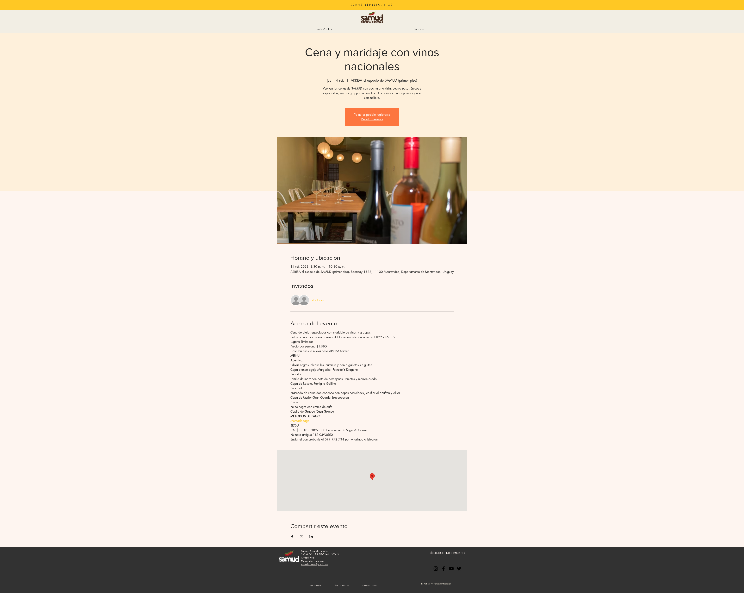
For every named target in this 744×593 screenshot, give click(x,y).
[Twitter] (459, 568)
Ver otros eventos (372, 119)
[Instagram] (436, 568)
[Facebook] (443, 568)
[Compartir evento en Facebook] (292, 536)
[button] (342, 585)
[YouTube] (451, 568)
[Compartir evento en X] (302, 536)
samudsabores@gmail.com (314, 564)
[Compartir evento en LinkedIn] (311, 536)
